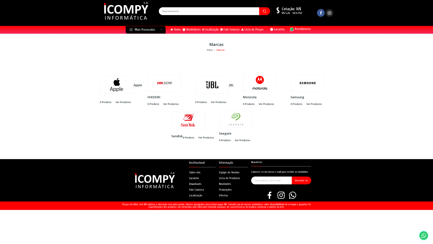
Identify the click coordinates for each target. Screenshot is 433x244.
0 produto (105, 102)
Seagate (225, 133)
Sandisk (177, 136)
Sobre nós (194, 172)
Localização (195, 195)
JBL (231, 85)
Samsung (297, 97)
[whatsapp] (293, 195)
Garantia (279, 29)
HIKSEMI (153, 97)
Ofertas (223, 195)
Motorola (250, 97)
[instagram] (281, 195)
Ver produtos (123, 102)
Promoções (225, 189)
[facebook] (270, 195)
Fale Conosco (196, 189)
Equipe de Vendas (229, 172)
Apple (138, 85)
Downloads (195, 184)
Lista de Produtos (229, 178)
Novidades (225, 184)
